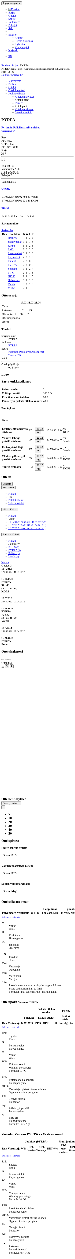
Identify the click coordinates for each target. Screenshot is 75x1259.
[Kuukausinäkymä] (2, 667)
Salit (10, 28)
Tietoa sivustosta (24, 40)
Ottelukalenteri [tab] (16, 90)
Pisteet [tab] (18, 102)
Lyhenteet (20, 44)
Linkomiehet (15, 253)
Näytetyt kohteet (11, 803)
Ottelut (12, 15)
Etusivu (5, 65)
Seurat (11, 18)
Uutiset (19, 37)
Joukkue (6, 74)
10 (10, 818)
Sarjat (11, 12)
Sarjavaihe (17, 74)
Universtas (14, 280)
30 (10, 826)
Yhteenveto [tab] (14, 80)
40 (10, 829)
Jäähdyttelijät (15, 241)
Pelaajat (12, 25)
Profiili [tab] (12, 84)
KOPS (11, 245)
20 (10, 822)
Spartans (12, 268)
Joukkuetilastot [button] (16, 93)
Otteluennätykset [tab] (24, 96)
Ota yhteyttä (22, 47)
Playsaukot (14, 257)
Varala (11, 284)
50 (10, 833)
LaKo (11, 249)
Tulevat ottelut (16, 503)
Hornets (12, 237)
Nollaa (5, 562)
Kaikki (12, 493)
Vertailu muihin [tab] (23, 112)
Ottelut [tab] (12, 87)
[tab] (37, 585)
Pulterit (12, 261)
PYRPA (12, 264)
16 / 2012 (27, 528)
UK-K (11, 276)
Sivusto (12, 34)
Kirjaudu (13, 50)
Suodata (7, 484)
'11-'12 (40, 428)
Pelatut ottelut (15, 500)
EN (10, 56)
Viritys (11, 287)
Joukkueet (14, 22)
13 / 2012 (27, 525)
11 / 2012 (27, 521)
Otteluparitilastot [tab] (24, 109)
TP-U (11, 272)
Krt (38, 432)
